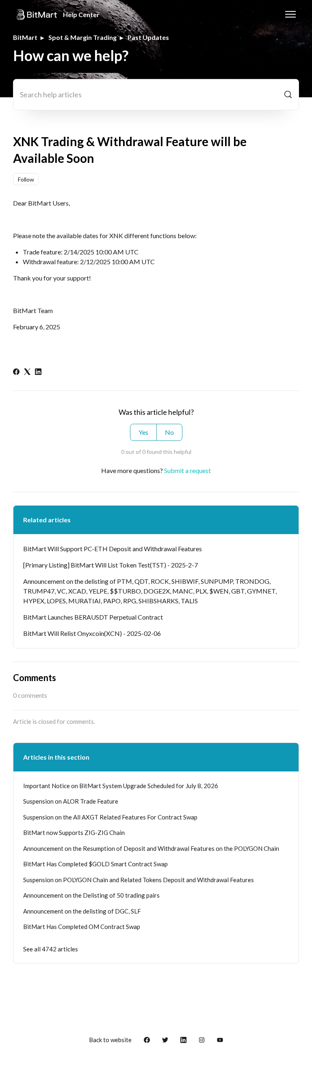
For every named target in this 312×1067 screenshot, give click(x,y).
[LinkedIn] (38, 372)
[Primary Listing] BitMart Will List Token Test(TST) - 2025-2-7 (110, 565)
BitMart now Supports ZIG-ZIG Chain (74, 832)
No (169, 432)
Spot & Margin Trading (82, 37)
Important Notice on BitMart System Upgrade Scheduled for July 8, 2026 (120, 785)
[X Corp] (27, 372)
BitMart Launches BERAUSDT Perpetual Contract (93, 617)
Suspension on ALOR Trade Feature (70, 801)
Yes (143, 432)
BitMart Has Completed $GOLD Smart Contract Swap (95, 864)
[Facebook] (16, 372)
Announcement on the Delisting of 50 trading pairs (91, 895)
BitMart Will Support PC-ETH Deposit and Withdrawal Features (112, 548)
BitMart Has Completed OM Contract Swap (81, 926)
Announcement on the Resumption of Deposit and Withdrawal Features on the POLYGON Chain (151, 848)
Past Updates (148, 37)
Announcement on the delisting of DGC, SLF (82, 911)
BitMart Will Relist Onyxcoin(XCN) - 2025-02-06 (92, 633)
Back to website (110, 1039)
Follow (26, 179)
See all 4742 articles (50, 949)
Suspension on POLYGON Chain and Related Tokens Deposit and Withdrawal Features (138, 879)
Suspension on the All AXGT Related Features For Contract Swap (110, 817)
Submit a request (187, 470)
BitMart (25, 37)
